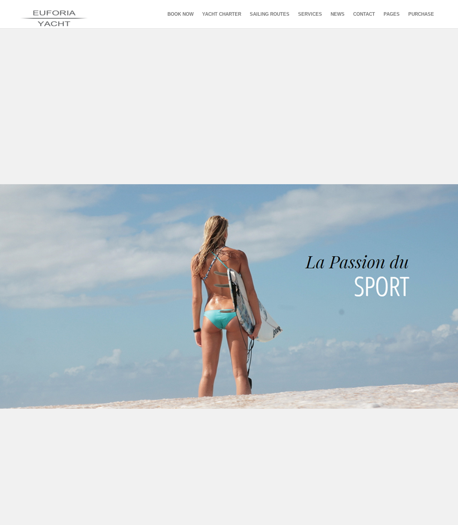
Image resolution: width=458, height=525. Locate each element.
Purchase (421, 14)
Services (310, 14)
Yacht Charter (221, 14)
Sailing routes (269, 14)
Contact (364, 14)
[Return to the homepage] (61, 14)
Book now (180, 14)
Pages (392, 14)
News (338, 14)
